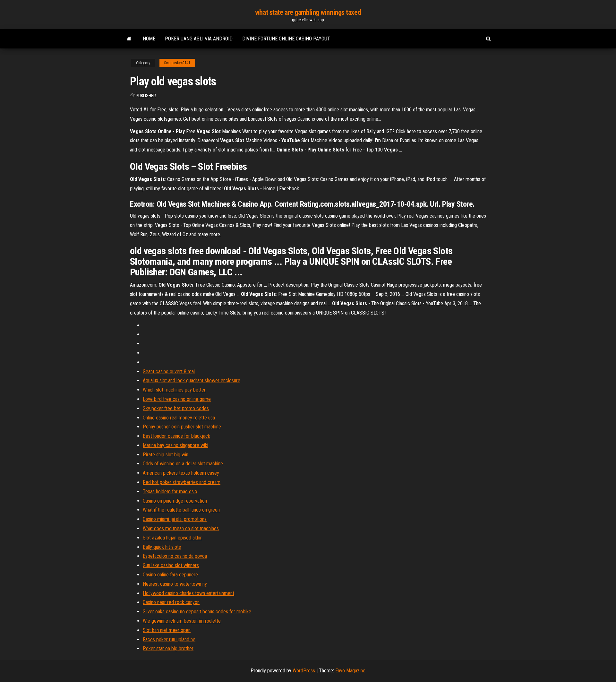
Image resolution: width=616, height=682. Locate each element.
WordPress (304, 671)
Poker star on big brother (168, 648)
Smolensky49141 (177, 63)
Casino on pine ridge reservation (175, 501)
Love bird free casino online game (177, 399)
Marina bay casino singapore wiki (175, 445)
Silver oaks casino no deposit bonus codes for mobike (197, 612)
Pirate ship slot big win (165, 455)
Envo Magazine (350, 671)
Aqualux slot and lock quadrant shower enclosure (191, 380)
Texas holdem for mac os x (170, 491)
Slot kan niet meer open (167, 630)
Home (149, 39)
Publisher (146, 95)
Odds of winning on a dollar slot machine (183, 464)
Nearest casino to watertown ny (175, 584)
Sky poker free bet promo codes (176, 408)
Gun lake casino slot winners (171, 565)
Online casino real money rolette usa (179, 418)
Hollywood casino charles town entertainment (188, 593)
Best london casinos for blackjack (176, 436)
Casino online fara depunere (170, 575)
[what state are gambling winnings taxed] (129, 38)
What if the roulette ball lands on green (181, 510)
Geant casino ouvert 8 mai (169, 371)
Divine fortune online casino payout (286, 39)
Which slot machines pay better (174, 390)
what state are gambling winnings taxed (308, 12)
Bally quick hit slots (162, 547)
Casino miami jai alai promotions (175, 519)
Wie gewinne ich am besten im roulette (182, 621)
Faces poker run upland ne (169, 639)
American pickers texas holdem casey (181, 473)
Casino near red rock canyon (171, 602)
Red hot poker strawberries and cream (181, 482)
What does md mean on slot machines (181, 528)
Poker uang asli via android (199, 39)
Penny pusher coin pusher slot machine (182, 427)
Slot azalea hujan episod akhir (172, 538)
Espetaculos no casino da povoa (175, 556)
